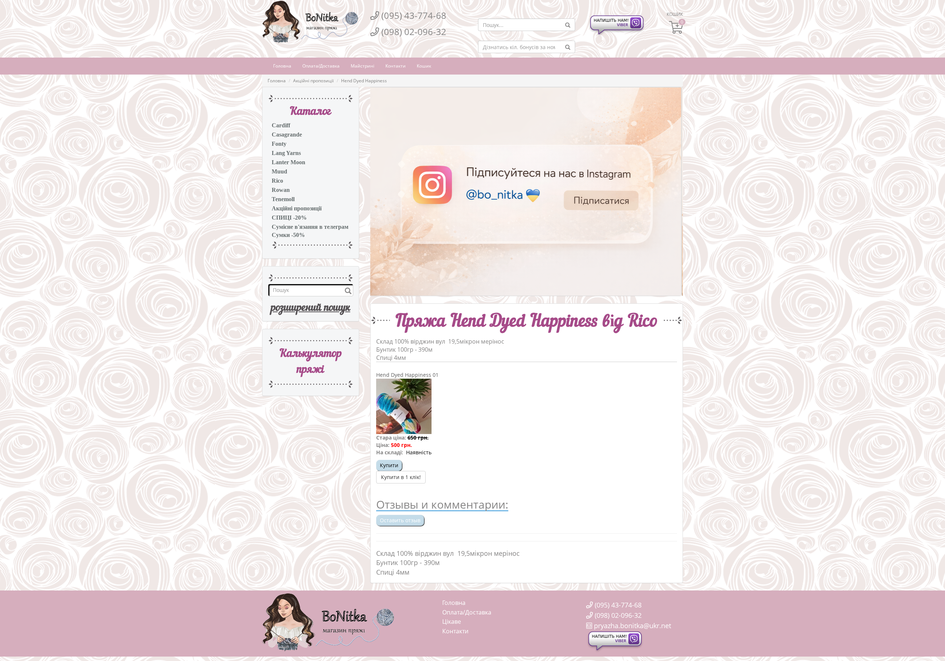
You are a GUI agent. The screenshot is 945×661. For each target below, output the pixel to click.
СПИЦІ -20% (289, 217)
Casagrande (287, 134)
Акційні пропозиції (313, 81)
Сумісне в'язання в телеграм (310, 227)
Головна (282, 66)
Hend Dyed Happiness (364, 81)
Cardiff (281, 125)
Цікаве (451, 621)
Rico (277, 181)
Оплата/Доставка (321, 66)
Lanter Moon (288, 162)
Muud (279, 171)
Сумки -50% (288, 235)
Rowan (281, 190)
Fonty (279, 144)
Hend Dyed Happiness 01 (407, 374)
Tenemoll (283, 199)
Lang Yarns (286, 153)
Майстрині (362, 66)
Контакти (395, 66)
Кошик (424, 66)
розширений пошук (310, 308)
